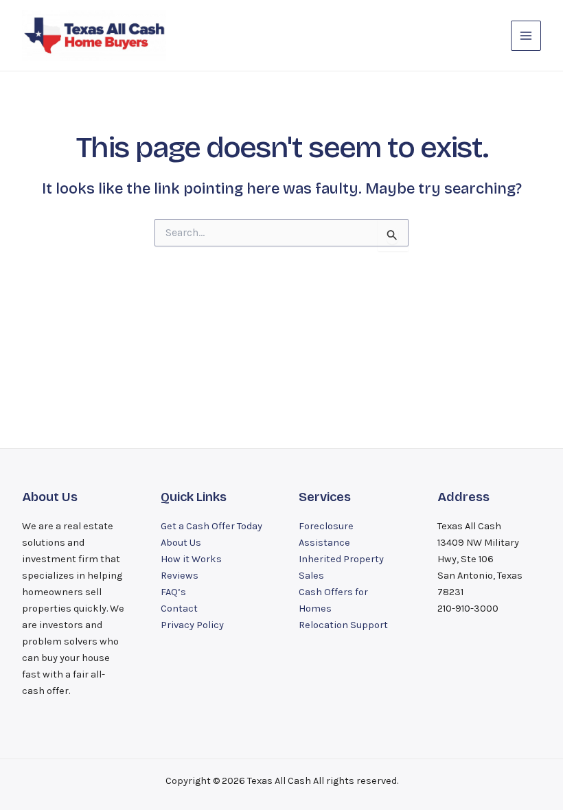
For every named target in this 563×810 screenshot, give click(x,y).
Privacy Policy (192, 625)
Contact (179, 608)
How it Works (191, 559)
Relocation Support (343, 625)
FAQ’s (173, 592)
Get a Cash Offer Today (211, 526)
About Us (181, 542)
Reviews (179, 575)
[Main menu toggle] (526, 36)
